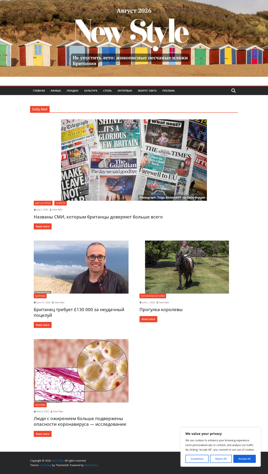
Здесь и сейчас (43, 203)
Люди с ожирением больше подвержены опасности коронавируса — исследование (80, 421)
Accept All (244, 458)
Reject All (221, 458)
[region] (220, 447)
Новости (60, 203)
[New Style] (134, 4)
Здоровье (40, 296)
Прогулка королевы (161, 309)
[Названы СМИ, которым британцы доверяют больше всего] (134, 160)
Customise (197, 458)
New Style (57, 209)
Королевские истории (153, 296)
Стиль (107, 90)
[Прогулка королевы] (186, 267)
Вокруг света (147, 90)
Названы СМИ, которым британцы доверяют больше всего (98, 217)
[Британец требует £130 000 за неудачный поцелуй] (81, 267)
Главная (39, 90)
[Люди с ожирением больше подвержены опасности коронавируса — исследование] (81, 371)
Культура (90, 90)
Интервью (125, 90)
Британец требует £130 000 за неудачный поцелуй (79, 312)
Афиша (56, 90)
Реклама (168, 90)
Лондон (72, 90)
